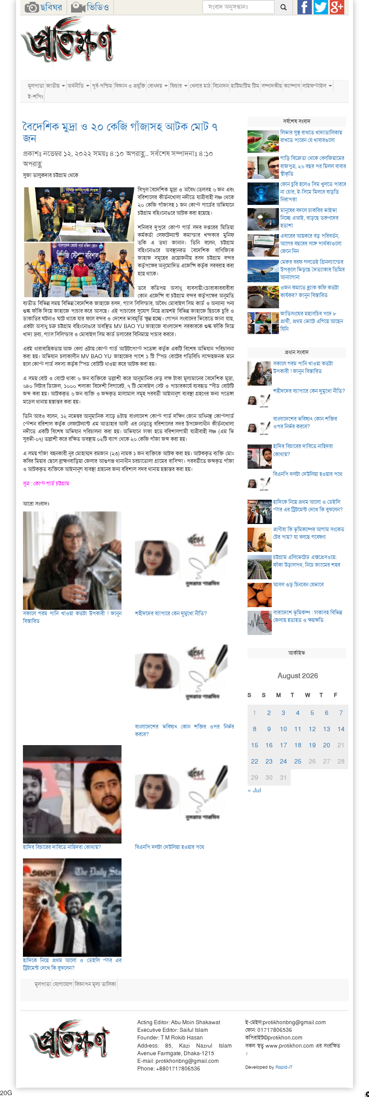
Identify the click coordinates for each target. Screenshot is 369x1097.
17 (283, 745)
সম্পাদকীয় (271, 85)
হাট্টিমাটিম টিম (245, 85)
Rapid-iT (283, 1067)
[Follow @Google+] (337, 7)
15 (254, 745)
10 (283, 729)
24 (283, 761)
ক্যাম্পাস (292, 85)
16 (269, 745)
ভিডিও (98, 7)
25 (298, 761)
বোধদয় (155, 85)
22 (254, 761)
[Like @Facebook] (304, 7)
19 (312, 745)
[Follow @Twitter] (321, 7)
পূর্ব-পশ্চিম (102, 85)
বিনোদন (221, 85)
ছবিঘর (51, 7)
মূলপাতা (36, 85)
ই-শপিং (35, 96)
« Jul (254, 790)
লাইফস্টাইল (315, 85)
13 (326, 729)
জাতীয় (53, 85)
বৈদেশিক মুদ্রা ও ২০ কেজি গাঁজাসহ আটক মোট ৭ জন (120, 132)
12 (312, 729)
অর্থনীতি (76, 85)
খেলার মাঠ (200, 85)
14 (341, 729)
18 (298, 745)
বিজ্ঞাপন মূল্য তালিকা (95, 984)
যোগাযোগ (62, 984)
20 (326, 745)
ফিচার (176, 85)
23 (269, 761)
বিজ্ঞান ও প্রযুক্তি (129, 85)
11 (298, 729)
